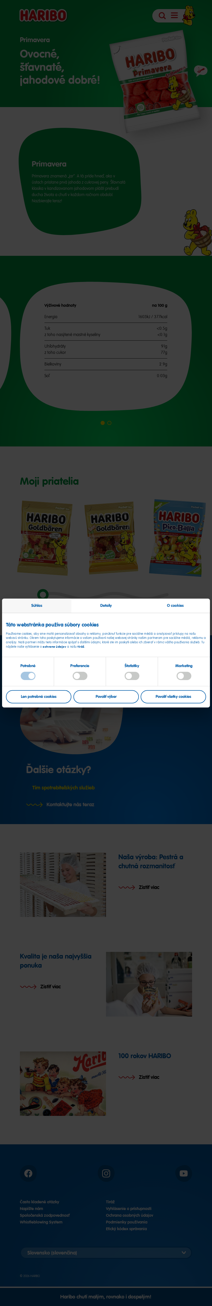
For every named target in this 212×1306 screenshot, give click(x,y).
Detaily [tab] (106, 605)
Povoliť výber (106, 696)
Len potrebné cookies (38, 696)
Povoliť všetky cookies (173, 696)
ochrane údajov (54, 647)
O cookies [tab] (175, 605)
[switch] (80, 676)
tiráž (81, 647)
